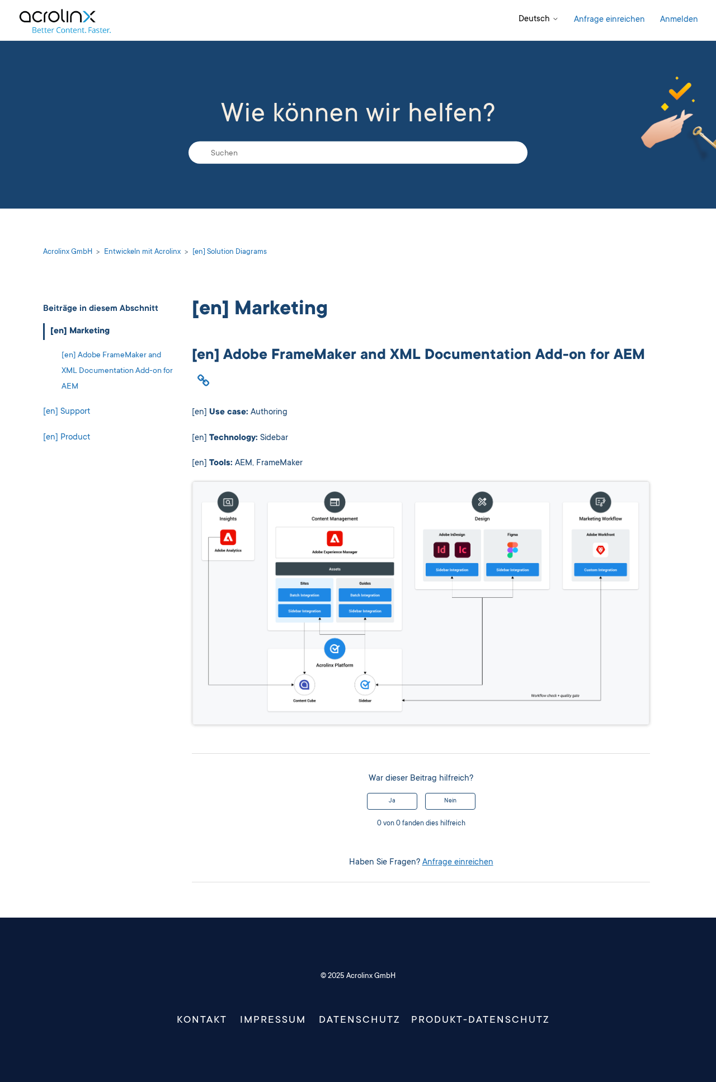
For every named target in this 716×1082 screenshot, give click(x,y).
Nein (450, 801)
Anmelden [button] (679, 20)
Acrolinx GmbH (67, 252)
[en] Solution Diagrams (229, 252)
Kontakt (202, 1020)
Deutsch (535, 19)
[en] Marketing (80, 331)
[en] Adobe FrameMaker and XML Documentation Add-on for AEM (117, 371)
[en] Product (66, 437)
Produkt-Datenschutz (480, 1020)
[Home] (64, 20)
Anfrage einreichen (609, 20)
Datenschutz (360, 1020)
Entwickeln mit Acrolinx (142, 252)
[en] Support (66, 412)
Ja (392, 801)
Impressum (273, 1020)
